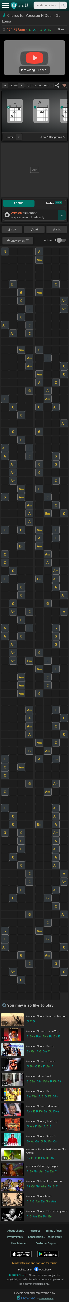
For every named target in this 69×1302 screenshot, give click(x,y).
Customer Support (47, 1243)
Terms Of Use (54, 1230)
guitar (9, 136)
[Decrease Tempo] (5, 85)
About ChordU (15, 1230)
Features (35, 1230)
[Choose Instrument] (18, 137)
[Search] (62, 5)
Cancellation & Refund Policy (45, 1236)
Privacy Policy (15, 1236)
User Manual (18, 1243)
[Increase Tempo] (21, 85)
